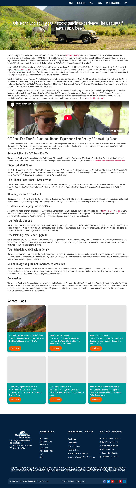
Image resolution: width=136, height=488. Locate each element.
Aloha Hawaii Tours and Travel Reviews (104, 387)
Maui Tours (44, 439)
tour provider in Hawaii (95, 98)
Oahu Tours (44, 445)
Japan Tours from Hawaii (59, 335)
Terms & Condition (68, 481)
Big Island (81, 3)
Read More (15, 348)
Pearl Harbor (72, 443)
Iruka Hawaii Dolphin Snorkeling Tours (23, 387)
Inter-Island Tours (113, 3)
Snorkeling (72, 439)
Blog (41, 457)
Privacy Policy (81, 481)
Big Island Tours (46, 442)
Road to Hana (73, 450)
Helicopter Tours (74, 446)
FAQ (126, 3)
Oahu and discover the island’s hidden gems (107, 161)
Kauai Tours (44, 448)
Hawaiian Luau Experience (78, 454)
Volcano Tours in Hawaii (99, 335)
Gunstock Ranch (72, 55)
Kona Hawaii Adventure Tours (60, 387)
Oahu (91, 3)
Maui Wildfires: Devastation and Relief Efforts (26, 335)
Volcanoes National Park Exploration (81, 457)
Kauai (100, 3)
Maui (71, 3)
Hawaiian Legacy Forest (111, 211)
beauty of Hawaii (23, 70)
